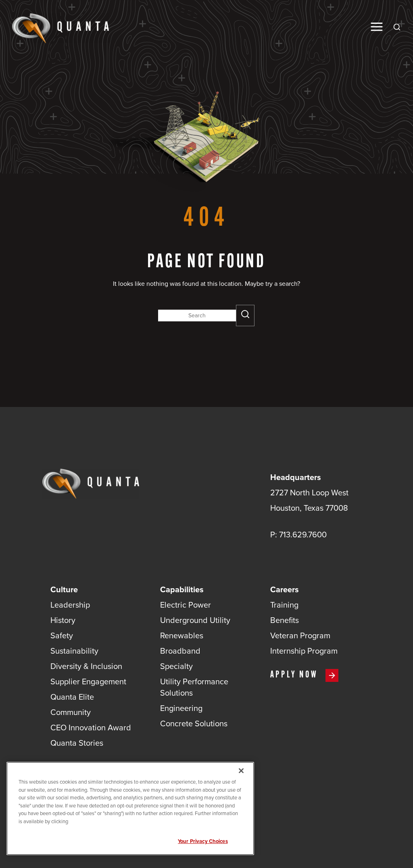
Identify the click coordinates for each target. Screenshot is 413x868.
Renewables (181, 635)
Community (70, 712)
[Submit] (245, 315)
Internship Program (304, 651)
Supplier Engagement (88, 681)
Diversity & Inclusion (86, 666)
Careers (284, 589)
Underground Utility (195, 620)
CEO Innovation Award (90, 727)
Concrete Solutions (193, 723)
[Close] (241, 771)
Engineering (181, 708)
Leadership (70, 605)
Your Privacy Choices (203, 841)
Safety (61, 635)
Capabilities (182, 589)
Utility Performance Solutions (194, 687)
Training (284, 605)
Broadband (180, 651)
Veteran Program (300, 635)
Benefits (284, 620)
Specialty (176, 666)
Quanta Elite (72, 697)
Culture (64, 589)
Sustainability (74, 651)
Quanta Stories (76, 743)
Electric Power (185, 605)
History (62, 620)
